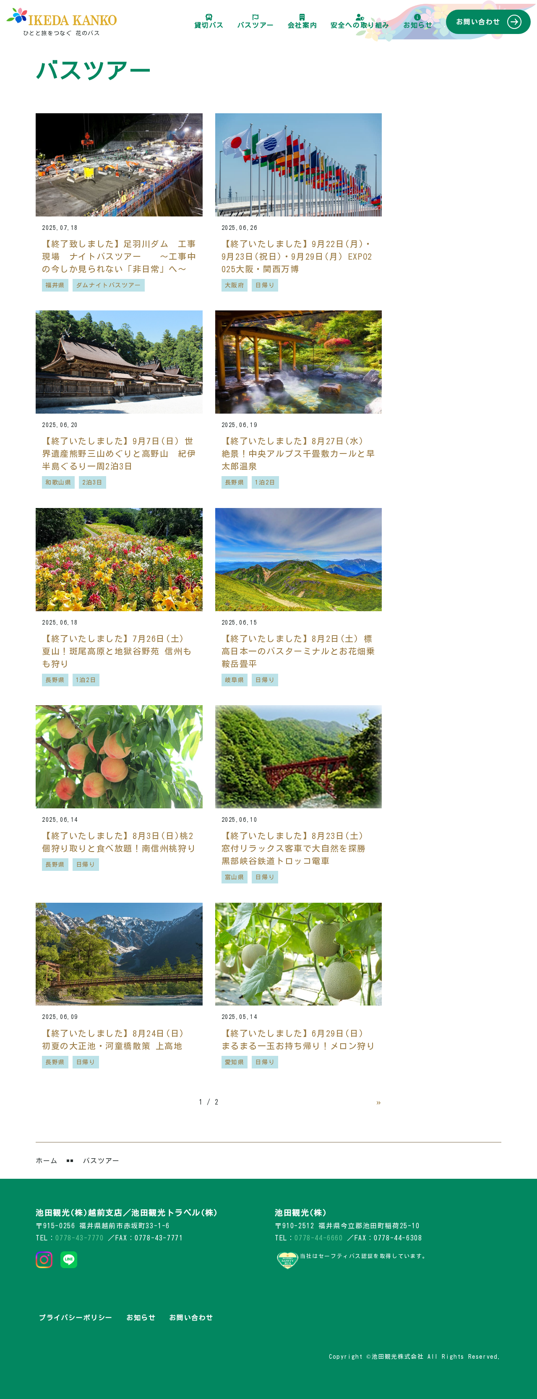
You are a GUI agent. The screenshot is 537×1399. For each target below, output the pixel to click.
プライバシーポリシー (76, 1317)
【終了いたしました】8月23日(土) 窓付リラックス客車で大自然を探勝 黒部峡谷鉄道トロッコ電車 (294, 848)
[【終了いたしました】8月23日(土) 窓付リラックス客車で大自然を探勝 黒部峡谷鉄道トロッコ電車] (298, 756)
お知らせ (418, 25)
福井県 (55, 285)
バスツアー (255, 25)
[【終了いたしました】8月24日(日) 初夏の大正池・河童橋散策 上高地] (119, 954)
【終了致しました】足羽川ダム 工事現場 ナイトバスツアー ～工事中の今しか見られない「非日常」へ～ (119, 256)
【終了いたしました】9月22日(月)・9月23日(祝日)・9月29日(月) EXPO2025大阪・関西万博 (297, 256)
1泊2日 (265, 482)
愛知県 (235, 1062)
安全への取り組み (360, 25)
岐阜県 (235, 680)
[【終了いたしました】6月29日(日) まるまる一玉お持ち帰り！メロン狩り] (298, 954)
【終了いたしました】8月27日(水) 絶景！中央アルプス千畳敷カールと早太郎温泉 (298, 453)
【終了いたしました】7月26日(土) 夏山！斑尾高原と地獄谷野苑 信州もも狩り (117, 651)
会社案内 (302, 25)
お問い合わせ (478, 21)
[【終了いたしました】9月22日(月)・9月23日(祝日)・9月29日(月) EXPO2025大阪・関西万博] (298, 164)
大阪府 (235, 285)
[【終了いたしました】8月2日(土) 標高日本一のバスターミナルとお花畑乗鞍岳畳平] (298, 559)
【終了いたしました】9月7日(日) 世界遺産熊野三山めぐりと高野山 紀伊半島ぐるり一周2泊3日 (119, 453)
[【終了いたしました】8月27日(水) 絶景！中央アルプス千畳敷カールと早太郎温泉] (298, 362)
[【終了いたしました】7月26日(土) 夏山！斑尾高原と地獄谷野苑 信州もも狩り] (119, 559)
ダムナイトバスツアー (108, 285)
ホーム (47, 1160)
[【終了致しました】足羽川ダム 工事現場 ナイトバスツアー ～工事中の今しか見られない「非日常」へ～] (119, 164)
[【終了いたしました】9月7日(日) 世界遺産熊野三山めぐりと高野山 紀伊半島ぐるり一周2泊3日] (119, 362)
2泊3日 (92, 482)
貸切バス (209, 25)
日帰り (265, 285)
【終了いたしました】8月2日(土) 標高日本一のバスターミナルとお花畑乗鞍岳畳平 (298, 651)
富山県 (235, 877)
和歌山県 (58, 482)
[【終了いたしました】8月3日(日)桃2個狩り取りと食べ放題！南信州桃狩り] (119, 756)
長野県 (235, 482)
